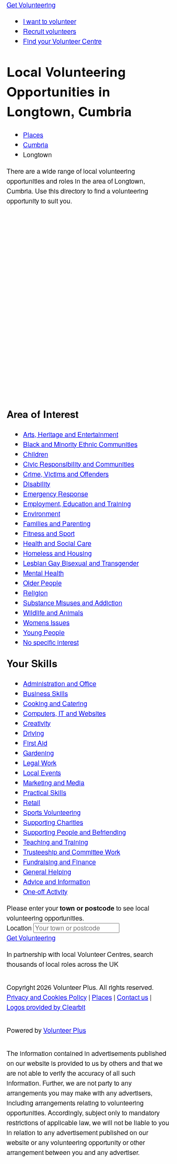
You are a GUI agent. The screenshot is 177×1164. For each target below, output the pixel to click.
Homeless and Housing (57, 553)
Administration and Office (59, 683)
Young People (44, 632)
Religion (35, 592)
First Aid (35, 743)
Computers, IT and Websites (64, 713)
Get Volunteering (31, 4)
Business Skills (45, 693)
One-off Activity (45, 891)
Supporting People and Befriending (74, 832)
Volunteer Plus (64, 1030)
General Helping (47, 871)
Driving (33, 733)
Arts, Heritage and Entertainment (70, 434)
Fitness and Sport (49, 533)
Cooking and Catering (55, 703)
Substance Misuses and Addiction (72, 602)
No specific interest (51, 642)
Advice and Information (56, 881)
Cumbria (35, 144)
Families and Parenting (57, 523)
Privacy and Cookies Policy (47, 997)
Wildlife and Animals (53, 612)
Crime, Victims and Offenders (66, 474)
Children (35, 454)
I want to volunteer (49, 21)
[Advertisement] (88, 305)
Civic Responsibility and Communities (78, 464)
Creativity (37, 723)
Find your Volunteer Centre (62, 41)
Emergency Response (55, 493)
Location (19, 928)
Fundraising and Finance (59, 862)
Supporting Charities (53, 822)
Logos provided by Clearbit (46, 1007)
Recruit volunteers (49, 31)
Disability (36, 484)
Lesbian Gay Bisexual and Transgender (81, 563)
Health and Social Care (57, 543)
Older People (42, 583)
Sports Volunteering (52, 812)
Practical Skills (44, 792)
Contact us (132, 997)
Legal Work (39, 762)
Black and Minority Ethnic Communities (80, 444)
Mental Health (43, 573)
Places (33, 134)
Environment (41, 513)
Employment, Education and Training (77, 503)
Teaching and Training (55, 842)
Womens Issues (46, 622)
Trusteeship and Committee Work (71, 852)
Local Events (42, 772)
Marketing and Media (53, 782)
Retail (31, 802)
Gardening (38, 753)
